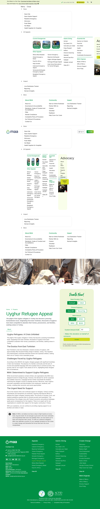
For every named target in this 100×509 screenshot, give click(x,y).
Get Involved (63, 176)
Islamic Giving (68, 38)
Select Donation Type (76, 299)
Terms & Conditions (35, 502)
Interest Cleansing (69, 53)
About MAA (29, 100)
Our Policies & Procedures (32, 119)
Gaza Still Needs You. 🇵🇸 (23, 3)
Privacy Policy (47, 502)
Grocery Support (51, 193)
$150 (72, 323)
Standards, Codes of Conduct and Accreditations (35, 109)
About (62, 161)
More (25, 95)
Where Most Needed (38, 463)
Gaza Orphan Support (30, 16)
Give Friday (52, 196)
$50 (72, 319)
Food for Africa (36, 467)
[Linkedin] (16, 459)
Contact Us (28, 121)
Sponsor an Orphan (52, 160)
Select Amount (76, 315)
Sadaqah (66, 60)
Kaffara (66, 50)
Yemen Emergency (37, 451)
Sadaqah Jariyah (68, 62)
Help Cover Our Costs (55, 115)
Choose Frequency (76, 307)
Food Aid (51, 163)
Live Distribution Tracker (31, 86)
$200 (81, 323)
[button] (45, 6)
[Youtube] (13, 459)
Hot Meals (27, 25)
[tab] (9, 329)
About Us (28, 103)
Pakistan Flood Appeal (38, 453)
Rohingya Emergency (38, 458)
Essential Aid (52, 156)
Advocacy (27, 21)
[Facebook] (7, 459)
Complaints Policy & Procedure (34, 117)
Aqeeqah (66, 55)
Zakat (82, 303)
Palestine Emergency (30, 18)
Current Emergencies (39, 38)
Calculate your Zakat (69, 46)
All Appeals (26, 32)
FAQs (26, 112)
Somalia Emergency (37, 456)
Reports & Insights (63, 171)
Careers (51, 108)
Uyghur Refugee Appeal (39, 460)
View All (34, 471)
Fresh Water (27, 23)
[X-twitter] (10, 459)
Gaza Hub (27, 14)
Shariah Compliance (31, 114)
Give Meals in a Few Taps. (23, 1)
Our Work (62, 164)
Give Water (52, 166)
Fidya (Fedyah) (68, 48)
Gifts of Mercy (51, 189)
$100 (81, 319)
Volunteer (52, 110)
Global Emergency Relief (39, 465)
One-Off (71, 311)
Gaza (25, 9)
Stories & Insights (29, 91)
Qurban (66, 41)
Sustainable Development (53, 175)
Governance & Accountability (33, 106)
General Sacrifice (68, 57)
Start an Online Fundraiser (56, 103)
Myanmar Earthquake (38, 449)
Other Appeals (37, 51)
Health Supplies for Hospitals (32, 28)
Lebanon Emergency (38, 446)
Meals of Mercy (51, 185)
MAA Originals (52, 181)
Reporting (27, 88)
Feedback (52, 113)
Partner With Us (53, 106)
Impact (25, 81)
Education (52, 170)
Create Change (85, 441)
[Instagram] (19, 459)
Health (51, 168)
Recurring (81, 311)
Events (62, 168)
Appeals (35, 441)
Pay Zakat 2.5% (68, 43)
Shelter (51, 173)
